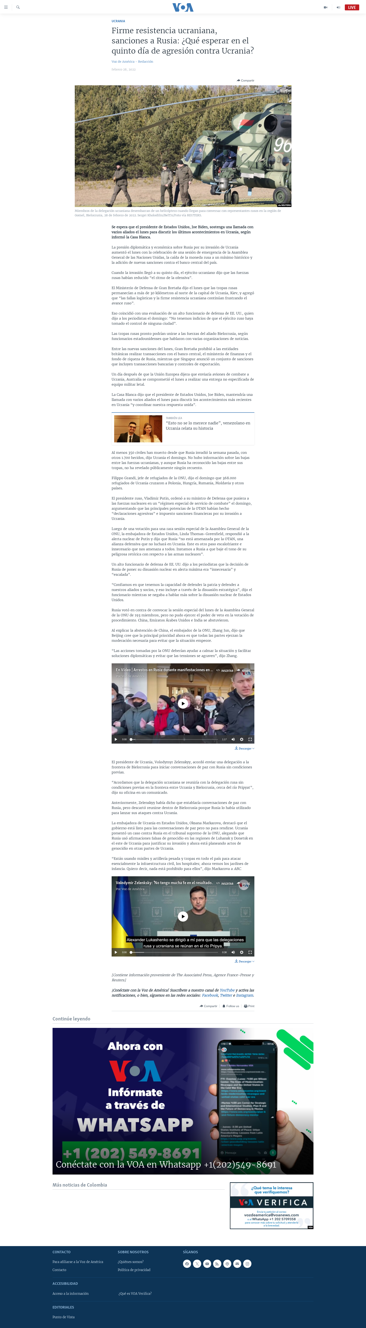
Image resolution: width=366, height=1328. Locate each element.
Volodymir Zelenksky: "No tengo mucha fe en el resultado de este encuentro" (179, 883)
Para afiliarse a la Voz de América (78, 1262)
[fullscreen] (250, 739)
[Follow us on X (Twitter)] (197, 1264)
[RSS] (217, 1264)
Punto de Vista (64, 1317)
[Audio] (338, 7)
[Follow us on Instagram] (247, 1264)
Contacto (59, 1270)
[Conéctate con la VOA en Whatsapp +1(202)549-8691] (183, 1101)
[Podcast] (227, 1264)
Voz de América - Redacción (132, 62)
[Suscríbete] (237, 1264)
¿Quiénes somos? (131, 1262)
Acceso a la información (71, 1294)
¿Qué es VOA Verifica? (135, 1294)
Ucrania (118, 21)
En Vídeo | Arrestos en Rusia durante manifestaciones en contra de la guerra (179, 670)
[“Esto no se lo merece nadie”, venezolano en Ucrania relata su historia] (138, 428)
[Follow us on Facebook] (187, 1264)
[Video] (325, 7)
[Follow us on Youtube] (207, 1264)
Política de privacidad (134, 1270)
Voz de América (133, 676)
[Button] (245, 80)
